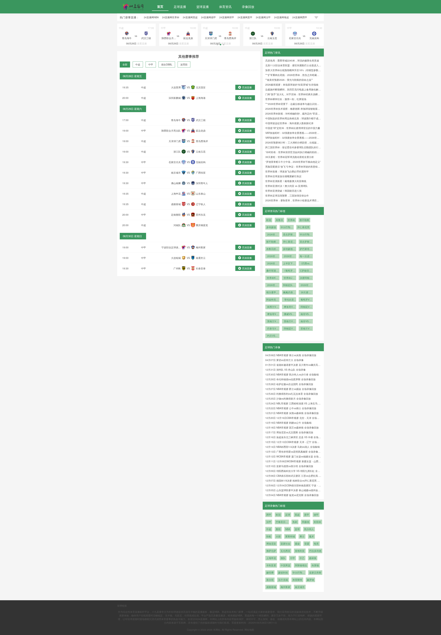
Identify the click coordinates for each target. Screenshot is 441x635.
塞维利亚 (300, 551)
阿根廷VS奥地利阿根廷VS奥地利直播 (306, 307)
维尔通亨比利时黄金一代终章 (272, 293)
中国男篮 (285, 565)
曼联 (278, 529)
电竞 (316, 543)
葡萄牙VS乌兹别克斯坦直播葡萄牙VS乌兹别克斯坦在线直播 (306, 300)
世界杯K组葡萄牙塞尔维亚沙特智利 (272, 278)
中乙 (302, 558)
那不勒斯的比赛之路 (272, 242)
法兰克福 (283, 579)
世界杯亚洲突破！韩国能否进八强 (283, 190)
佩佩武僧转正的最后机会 (289, 293)
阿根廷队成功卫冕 (289, 285)
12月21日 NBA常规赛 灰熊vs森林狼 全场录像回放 (292, 413)
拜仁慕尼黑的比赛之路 (289, 242)
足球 (287, 514)
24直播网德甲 (208, 17)
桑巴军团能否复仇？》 (272, 271)
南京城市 (300, 587)
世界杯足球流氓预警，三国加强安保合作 (287, 195)
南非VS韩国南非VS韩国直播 (306, 314)
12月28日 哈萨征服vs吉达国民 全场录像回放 (289, 384)
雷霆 (306, 543)
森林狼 (312, 558)
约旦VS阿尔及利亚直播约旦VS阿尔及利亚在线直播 (272, 336)
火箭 (278, 536)
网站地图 (249, 629)
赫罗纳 (310, 579)
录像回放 (248, 6)
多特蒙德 (271, 227)
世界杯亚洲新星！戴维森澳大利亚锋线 (285, 181)
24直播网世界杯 (170, 17)
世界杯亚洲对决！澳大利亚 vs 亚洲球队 (286, 186)
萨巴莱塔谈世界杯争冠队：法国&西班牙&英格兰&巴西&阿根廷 (306, 249)
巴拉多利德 (315, 551)
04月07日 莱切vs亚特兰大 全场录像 (284, 360)
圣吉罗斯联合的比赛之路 (306, 242)
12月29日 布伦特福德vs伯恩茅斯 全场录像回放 (290, 379)
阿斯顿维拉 (301, 565)
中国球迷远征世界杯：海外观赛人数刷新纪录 (289, 123)
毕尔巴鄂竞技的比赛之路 (306, 235)
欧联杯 (317, 522)
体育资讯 (225, 6)
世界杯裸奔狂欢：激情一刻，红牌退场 (285, 99)
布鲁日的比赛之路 (272, 249)
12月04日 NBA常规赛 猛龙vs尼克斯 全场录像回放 (292, 495)
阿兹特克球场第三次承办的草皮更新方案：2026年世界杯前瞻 (272, 300)
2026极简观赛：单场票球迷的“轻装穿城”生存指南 (291, 84)
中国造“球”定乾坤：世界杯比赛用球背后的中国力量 (292, 128)
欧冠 (268, 220)
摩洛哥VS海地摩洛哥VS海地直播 (272, 314)
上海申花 (271, 558)
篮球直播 (202, 6)
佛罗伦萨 (271, 551)
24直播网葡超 (281, 17)
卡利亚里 (271, 565)
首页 (160, 6)
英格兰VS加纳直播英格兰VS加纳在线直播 (289, 321)
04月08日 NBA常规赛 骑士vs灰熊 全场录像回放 (290, 355)
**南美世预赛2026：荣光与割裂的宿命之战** (289, 79)
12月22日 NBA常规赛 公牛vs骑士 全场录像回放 (290, 408)
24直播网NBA (151, 17)
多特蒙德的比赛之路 (289, 249)
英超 (297, 514)
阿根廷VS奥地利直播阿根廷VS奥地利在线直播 (289, 329)
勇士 (302, 536)
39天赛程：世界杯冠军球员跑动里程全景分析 (289, 157)
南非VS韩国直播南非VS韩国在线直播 (306, 321)
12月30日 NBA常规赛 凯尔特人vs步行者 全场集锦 (292, 374)
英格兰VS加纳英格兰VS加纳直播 (272, 321)
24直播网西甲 (299, 17)
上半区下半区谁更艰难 (289, 264)
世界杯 (291, 220)
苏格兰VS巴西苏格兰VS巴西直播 (306, 329)
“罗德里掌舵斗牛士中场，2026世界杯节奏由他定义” (293, 161)
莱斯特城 (290, 536)
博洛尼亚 (271, 543)
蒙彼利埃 (283, 572)
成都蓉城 (271, 587)
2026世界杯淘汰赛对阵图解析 (272, 264)
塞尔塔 (270, 579)
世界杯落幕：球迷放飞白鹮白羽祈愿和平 (287, 171)
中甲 (150, 64)
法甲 (268, 522)
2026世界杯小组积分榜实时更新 (289, 256)
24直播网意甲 (245, 17)
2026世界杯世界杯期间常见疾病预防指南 (272, 256)
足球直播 (180, 6)
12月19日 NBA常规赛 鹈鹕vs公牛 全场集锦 (288, 422)
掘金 (297, 543)
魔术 (311, 536)
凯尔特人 (309, 529)
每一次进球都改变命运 (306, 256)
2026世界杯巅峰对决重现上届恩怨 (272, 285)
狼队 (283, 558)
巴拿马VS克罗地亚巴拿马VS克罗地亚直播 (272, 329)
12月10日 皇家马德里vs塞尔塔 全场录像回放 (289, 466)
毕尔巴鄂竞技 (287, 227)
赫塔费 (270, 572)
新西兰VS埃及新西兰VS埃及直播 (272, 307)
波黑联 (184, 64)
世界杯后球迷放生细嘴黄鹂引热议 (283, 176)
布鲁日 (279, 220)
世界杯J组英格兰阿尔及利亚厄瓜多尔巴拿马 (289, 278)
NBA (287, 529)
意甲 (306, 514)
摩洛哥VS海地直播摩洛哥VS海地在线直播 (289, 307)
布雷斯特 (297, 579)
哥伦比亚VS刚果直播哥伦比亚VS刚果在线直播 (289, 300)
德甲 (316, 514)
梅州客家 (285, 587)
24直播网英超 (190, 17)
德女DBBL (166, 64)
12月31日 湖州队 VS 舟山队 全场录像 (285, 369)
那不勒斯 (304, 220)
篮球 (297, 529)
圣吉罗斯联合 (289, 235)
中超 (137, 64)
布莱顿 (315, 565)
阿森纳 (305, 522)
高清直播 (247, 87)
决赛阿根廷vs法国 (306, 278)
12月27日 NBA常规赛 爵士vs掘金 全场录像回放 (290, 389)
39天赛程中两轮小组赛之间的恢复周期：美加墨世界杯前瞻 (306, 293)
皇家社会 (285, 543)
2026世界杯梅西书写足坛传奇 (306, 285)
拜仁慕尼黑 (303, 227)
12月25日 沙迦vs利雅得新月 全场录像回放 (288, 398)
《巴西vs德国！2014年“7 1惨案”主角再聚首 (306, 264)
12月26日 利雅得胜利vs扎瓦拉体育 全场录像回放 (291, 393)
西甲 (268, 514)
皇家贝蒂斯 (315, 572)
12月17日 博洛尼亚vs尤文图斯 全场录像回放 (289, 432)
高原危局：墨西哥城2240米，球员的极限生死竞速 (292, 60)
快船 (268, 536)
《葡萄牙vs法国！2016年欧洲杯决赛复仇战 (289, 271)
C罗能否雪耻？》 (305, 271)
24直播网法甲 (263, 17)
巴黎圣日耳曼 (282, 522)
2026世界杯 (272, 235)
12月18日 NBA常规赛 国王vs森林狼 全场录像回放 (292, 427)
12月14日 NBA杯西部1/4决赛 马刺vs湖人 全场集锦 (292, 446)
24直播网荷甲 (226, 17)
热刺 (295, 522)
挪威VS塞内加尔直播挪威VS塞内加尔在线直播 (289, 314)
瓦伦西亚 (285, 551)
